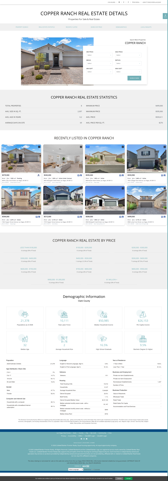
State (74, 433)
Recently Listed (71, 27)
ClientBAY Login (90, 436)
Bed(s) (88, 60)
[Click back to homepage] (3, 2)
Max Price (119, 52)
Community (102, 433)
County (81, 433)
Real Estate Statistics (47, 27)
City (87, 433)
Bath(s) (117, 60)
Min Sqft (89, 68)
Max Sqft (118, 68)
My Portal (136, 2)
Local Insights (146, 27)
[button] (165, 16)
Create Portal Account (154, 2)
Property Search (22, 27)
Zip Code (93, 433)
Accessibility (72, 436)
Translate (97, 469)
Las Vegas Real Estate (64, 433)
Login (144, 2)
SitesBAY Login (102, 436)
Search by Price (96, 27)
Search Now (134, 78)
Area (109, 433)
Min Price (89, 52)
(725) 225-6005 (111, 2)
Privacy (63, 436)
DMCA (80, 436)
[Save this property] (39, 147)
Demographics (121, 27)
